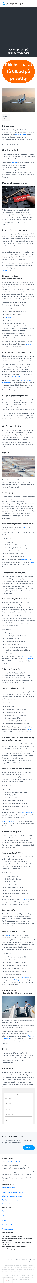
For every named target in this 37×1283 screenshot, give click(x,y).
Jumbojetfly (25, 977)
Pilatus (31, 562)
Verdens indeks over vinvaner (12, 1236)
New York (14, 163)
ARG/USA (7, 1038)
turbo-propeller (26, 560)
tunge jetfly (25, 900)
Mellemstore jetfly (28, 812)
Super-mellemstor (8, 821)
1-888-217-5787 (14, 1162)
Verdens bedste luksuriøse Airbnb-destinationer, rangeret (14, 1248)
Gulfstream (8, 317)
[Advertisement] (18, 26)
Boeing (16, 980)
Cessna (24, 527)
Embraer (30, 659)
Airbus (7, 935)
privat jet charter (20, 135)
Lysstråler (24, 727)
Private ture (6, 1204)
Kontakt (4, 1220)
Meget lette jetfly (27, 656)
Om (3, 1216)
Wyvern (31, 1036)
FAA (14, 1027)
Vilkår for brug (7, 1224)
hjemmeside (6, 270)
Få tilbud (29, 1148)
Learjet (29, 729)
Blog (3, 1211)
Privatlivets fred (7, 1229)
